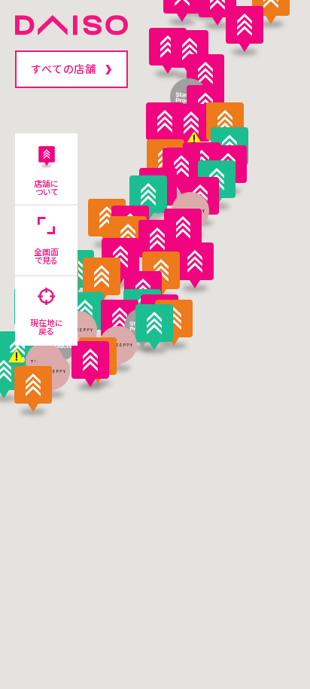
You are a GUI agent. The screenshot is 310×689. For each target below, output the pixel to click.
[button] (195, 265)
